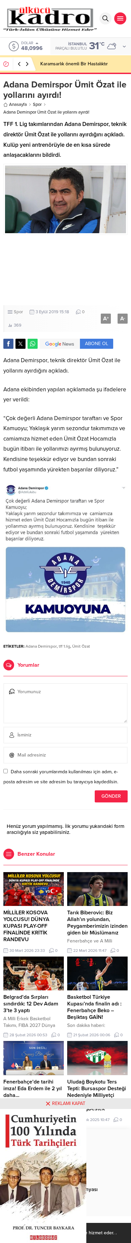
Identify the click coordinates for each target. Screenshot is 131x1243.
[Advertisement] (65, 270)
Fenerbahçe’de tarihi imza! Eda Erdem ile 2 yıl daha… (32, 1088)
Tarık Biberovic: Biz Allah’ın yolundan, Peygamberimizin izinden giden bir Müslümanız (97, 922)
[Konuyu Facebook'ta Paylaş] (8, 344)
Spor (37, 104)
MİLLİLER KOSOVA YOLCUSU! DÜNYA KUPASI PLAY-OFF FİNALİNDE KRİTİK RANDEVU (26, 926)
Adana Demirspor (41, 646)
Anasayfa (18, 104)
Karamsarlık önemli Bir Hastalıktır (74, 64)
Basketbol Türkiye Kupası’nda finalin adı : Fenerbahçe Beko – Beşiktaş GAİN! (94, 1007)
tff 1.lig (64, 646)
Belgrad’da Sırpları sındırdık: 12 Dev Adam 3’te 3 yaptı (30, 1004)
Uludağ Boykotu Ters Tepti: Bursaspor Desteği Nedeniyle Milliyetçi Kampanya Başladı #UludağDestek (96, 1095)
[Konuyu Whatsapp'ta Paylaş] (33, 344)
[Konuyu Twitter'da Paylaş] (20, 344)
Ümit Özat (81, 646)
